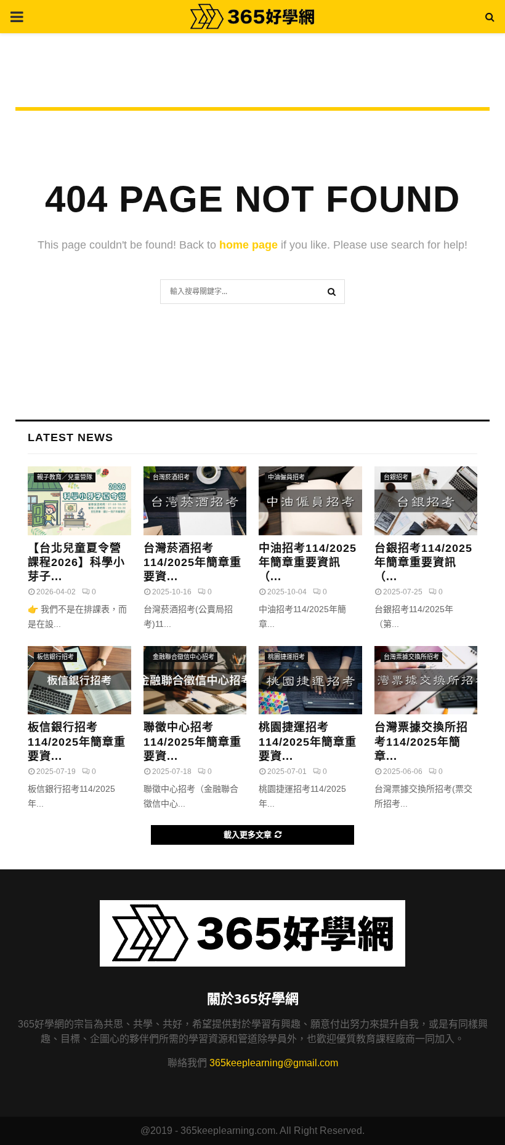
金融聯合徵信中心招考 (183, 656)
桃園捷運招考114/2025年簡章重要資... (308, 741)
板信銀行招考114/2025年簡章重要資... (77, 741)
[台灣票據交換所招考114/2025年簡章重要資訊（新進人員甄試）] (426, 680)
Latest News (70, 437)
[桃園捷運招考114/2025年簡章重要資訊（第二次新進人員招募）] (310, 680)
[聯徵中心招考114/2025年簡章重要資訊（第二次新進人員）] (195, 680)
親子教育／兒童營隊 (64, 477)
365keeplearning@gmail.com (273, 1063)
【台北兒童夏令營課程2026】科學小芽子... (76, 562)
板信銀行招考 (55, 656)
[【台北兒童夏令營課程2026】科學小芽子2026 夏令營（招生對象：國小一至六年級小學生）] (79, 500)
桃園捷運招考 (286, 656)
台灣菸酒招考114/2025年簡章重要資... (192, 562)
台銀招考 (396, 477)
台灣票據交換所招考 (411, 656)
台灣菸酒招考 (171, 477)
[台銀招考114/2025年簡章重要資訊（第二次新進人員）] (426, 500)
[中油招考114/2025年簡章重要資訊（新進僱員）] (310, 500)
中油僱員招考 (286, 477)
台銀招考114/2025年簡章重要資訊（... (423, 562)
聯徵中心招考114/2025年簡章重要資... (192, 741)
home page (248, 245)
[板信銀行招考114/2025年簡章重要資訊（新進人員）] (79, 680)
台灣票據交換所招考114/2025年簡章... (421, 741)
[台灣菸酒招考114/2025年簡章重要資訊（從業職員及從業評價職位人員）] (195, 500)
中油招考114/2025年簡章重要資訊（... (308, 562)
